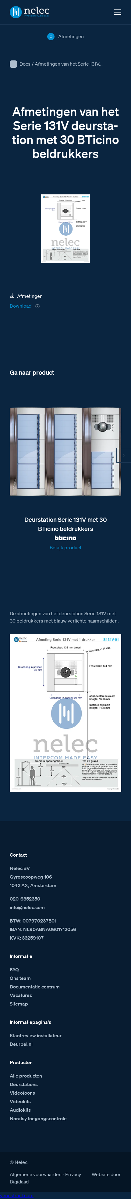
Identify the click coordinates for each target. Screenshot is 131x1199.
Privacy (73, 1174)
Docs (24, 64)
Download (20, 306)
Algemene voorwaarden (36, 1174)
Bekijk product (65, 547)
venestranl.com (17, 1195)
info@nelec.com (27, 907)
